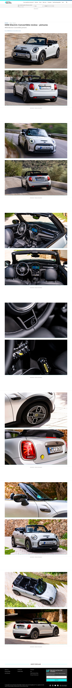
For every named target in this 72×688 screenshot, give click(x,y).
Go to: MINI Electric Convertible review (13, 30)
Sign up (56, 680)
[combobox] (34, 6)
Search (66, 2)
